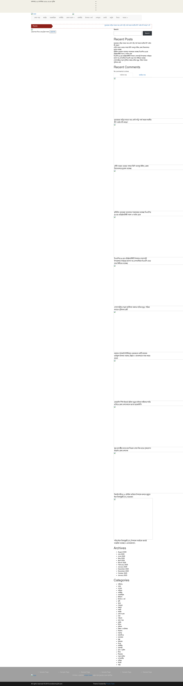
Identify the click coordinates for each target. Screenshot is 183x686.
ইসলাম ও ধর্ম (89, 18)
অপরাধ (120, 588)
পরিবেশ (120, 618)
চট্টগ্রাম (120, 607)
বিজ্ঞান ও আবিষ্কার (123, 629)
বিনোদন (120, 631)
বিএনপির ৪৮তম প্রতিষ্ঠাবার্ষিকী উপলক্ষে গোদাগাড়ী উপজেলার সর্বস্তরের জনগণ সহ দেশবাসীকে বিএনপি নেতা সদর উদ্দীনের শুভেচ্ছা (132, 57)
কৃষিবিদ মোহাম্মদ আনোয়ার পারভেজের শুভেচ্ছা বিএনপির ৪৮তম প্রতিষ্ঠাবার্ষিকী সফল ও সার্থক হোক (131, 53)
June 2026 (121, 556)
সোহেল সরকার (88, 675)
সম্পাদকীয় (121, 658)
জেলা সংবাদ (69, 18)
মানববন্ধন (120, 637)
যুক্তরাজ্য (120, 641)
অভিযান (120, 591)
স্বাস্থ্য (119, 665)
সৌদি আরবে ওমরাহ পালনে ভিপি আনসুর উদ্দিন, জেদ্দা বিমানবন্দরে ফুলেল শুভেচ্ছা (131, 167)
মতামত (120, 633)
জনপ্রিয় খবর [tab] (142, 75)
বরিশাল (120, 627)
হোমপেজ (52, 32)
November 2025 (123, 571)
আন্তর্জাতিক (53, 18)
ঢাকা (119, 616)
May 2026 (121, 558)
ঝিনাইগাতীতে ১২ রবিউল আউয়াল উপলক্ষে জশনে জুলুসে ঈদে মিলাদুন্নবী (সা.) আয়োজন (132, 495)
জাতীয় (45, 18)
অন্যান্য (125, 18)
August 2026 (122, 552)
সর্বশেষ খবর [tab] (123, 75)
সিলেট (119, 663)
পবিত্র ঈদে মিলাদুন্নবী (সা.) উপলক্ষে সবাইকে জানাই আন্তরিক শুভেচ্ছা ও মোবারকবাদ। (130, 541)
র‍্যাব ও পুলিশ (121, 650)
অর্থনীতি (61, 18)
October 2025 (122, 573)
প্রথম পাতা (37, 18)
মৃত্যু (119, 639)
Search (116, 29)
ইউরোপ (120, 597)
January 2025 (122, 575)
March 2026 (122, 563)
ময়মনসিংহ (121, 635)
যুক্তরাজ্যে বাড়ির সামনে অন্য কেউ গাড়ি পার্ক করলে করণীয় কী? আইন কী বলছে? (120, 25)
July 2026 (121, 554)
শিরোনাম (120, 654)
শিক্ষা (119, 652)
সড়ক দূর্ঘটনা (121, 656)
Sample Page (44, 672)
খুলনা (119, 603)
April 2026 (121, 561)
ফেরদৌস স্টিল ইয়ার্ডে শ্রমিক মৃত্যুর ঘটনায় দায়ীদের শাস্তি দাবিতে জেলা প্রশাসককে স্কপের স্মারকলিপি (132, 403)
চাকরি (105, 18)
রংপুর (119, 644)
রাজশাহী (120, 648)
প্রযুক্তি (111, 18)
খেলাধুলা (98, 18)
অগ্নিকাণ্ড (120, 584)
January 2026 (122, 567)
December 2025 (123, 569)
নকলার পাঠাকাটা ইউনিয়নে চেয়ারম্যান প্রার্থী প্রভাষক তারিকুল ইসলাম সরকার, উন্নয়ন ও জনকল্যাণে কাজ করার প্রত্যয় (132, 355)
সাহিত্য (120, 660)
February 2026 (123, 565)
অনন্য (119, 586)
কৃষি (119, 601)
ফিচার (117, 18)
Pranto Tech (110, 684)
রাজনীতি (80, 18)
